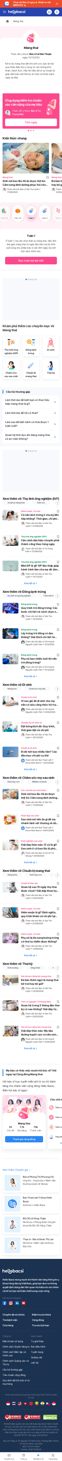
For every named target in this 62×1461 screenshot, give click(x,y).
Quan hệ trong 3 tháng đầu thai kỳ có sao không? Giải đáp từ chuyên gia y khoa (40, 1007)
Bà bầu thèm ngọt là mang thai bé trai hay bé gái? (39, 981)
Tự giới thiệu (37, 1341)
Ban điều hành (38, 1346)
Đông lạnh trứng (29, 604)
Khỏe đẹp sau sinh (30, 815)
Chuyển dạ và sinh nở (31, 722)
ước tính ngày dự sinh (45, 247)
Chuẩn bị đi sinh (29, 697)
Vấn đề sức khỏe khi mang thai (36, 976)
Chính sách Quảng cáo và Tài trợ (16, 1362)
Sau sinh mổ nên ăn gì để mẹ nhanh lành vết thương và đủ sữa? (38, 821)
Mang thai (18, 21)
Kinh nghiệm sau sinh (31, 841)
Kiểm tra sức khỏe (41, 1314)
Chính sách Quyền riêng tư (16, 1346)
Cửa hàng (8, 1325)
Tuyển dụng (37, 1352)
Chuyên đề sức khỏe (13, 1314)
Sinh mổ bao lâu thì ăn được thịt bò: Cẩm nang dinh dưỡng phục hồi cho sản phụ (24, 183)
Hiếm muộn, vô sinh (30, 511)
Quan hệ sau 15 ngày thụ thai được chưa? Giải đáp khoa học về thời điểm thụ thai (39, 889)
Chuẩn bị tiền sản (29, 883)
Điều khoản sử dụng (13, 1341)
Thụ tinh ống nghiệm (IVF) (34, 536)
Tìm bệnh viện (10, 1320)
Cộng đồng (38, 1320)
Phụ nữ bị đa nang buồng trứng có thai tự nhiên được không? (40, 939)
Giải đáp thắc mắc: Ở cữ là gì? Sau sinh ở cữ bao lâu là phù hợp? (39, 847)
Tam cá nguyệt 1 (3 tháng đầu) (36, 1001)
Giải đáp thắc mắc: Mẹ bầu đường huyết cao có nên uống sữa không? (39, 1033)
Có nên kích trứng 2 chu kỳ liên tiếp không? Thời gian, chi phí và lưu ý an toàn (40, 517)
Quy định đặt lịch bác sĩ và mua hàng (16, 1382)
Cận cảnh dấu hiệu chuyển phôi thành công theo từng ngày (40, 542)
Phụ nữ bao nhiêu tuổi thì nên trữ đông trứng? (39, 660)
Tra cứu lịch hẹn (40, 1325)
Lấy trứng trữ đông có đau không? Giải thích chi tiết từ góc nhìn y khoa (38, 635)
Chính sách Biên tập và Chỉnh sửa (14, 1354)
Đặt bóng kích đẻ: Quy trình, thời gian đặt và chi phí (38, 728)
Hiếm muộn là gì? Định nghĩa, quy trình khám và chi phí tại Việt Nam (38, 914)
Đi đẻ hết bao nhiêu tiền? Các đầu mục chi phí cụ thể (39, 753)
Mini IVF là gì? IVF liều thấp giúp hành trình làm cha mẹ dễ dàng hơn (40, 568)
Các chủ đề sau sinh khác (33, 790)
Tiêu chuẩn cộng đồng (14, 1375)
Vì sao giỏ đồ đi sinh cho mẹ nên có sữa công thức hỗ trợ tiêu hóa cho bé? (38, 703)
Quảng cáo (36, 1357)
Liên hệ (34, 1362)
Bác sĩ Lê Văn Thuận (40, 54)
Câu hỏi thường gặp (13, 1369)
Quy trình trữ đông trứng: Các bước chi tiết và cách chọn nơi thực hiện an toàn (39, 610)
